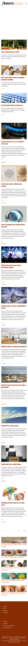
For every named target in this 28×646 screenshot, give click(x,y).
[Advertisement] (14, 22)
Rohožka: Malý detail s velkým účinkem (11, 464)
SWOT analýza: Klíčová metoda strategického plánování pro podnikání (12, 78)
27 (18, 530)
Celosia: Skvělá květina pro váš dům (10, 52)
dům (2, 61)
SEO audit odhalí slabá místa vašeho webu (12, 105)
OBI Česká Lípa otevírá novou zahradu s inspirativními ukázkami (11, 266)
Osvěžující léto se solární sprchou (9, 426)
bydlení (2, 159)
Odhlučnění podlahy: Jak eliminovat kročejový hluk (13, 346)
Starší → (25, 530)
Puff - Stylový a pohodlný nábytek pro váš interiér (12, 557)
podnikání (3, 89)
